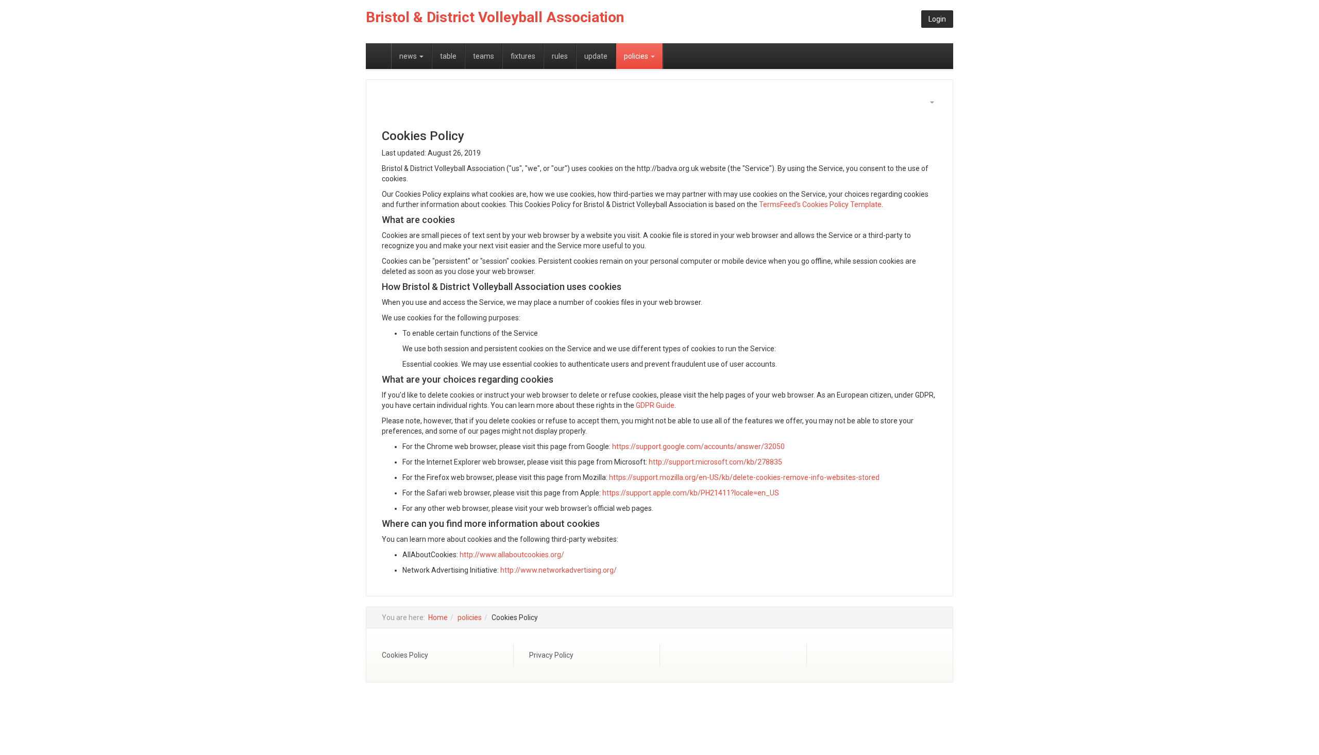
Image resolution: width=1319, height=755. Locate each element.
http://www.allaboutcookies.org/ (512, 555)
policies (637, 56)
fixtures (523, 56)
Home (438, 617)
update (595, 56)
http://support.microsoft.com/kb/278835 (715, 462)
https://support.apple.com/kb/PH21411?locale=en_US (690, 493)
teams (483, 56)
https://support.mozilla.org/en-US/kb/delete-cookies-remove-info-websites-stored (744, 477)
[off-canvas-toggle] (379, 56)
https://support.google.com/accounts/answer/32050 (698, 446)
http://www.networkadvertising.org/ (558, 570)
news (408, 56)
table (448, 56)
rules (560, 56)
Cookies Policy (405, 655)
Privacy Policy (551, 655)
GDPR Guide (655, 405)
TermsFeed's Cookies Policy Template (820, 204)
